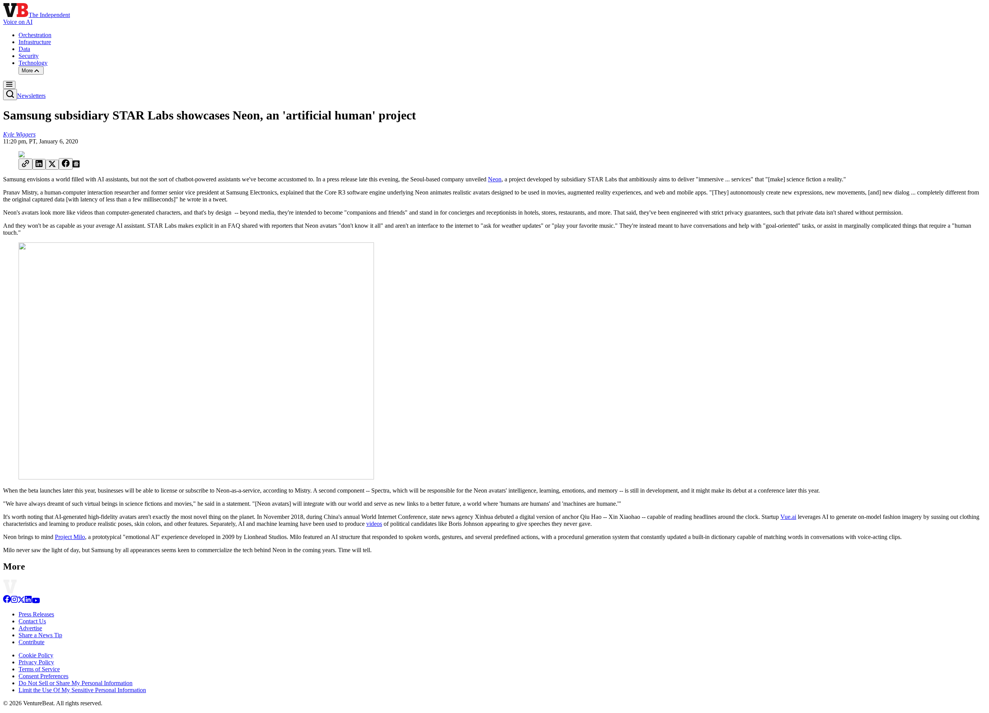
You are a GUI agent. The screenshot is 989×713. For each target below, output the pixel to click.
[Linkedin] (28, 601)
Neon (494, 179)
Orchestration (35, 35)
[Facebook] (7, 601)
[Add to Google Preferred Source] (76, 165)
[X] (21, 601)
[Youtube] (36, 601)
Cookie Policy (36, 655)
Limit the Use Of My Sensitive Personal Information (82, 690)
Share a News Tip (40, 635)
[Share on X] (52, 165)
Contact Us (32, 621)
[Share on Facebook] (66, 164)
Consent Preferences (43, 676)
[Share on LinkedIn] (39, 164)
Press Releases (36, 614)
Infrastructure (35, 42)
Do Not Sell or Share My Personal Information (76, 683)
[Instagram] (14, 601)
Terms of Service (39, 669)
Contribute (31, 642)
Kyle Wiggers (19, 134)
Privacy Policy (36, 662)
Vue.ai (788, 516)
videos (374, 523)
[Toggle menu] (9, 85)
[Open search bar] (10, 94)
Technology (33, 63)
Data (24, 49)
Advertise (30, 628)
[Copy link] (25, 164)
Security (29, 56)
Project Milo (70, 537)
